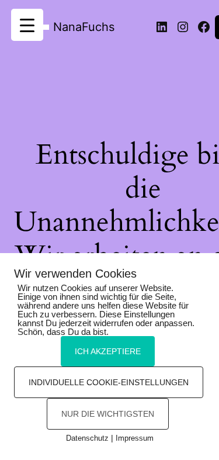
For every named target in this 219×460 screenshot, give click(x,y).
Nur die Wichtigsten (107, 414)
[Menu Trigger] (27, 25)
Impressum (135, 438)
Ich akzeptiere (108, 351)
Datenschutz (87, 438)
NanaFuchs (83, 27)
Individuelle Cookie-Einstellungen (109, 382)
